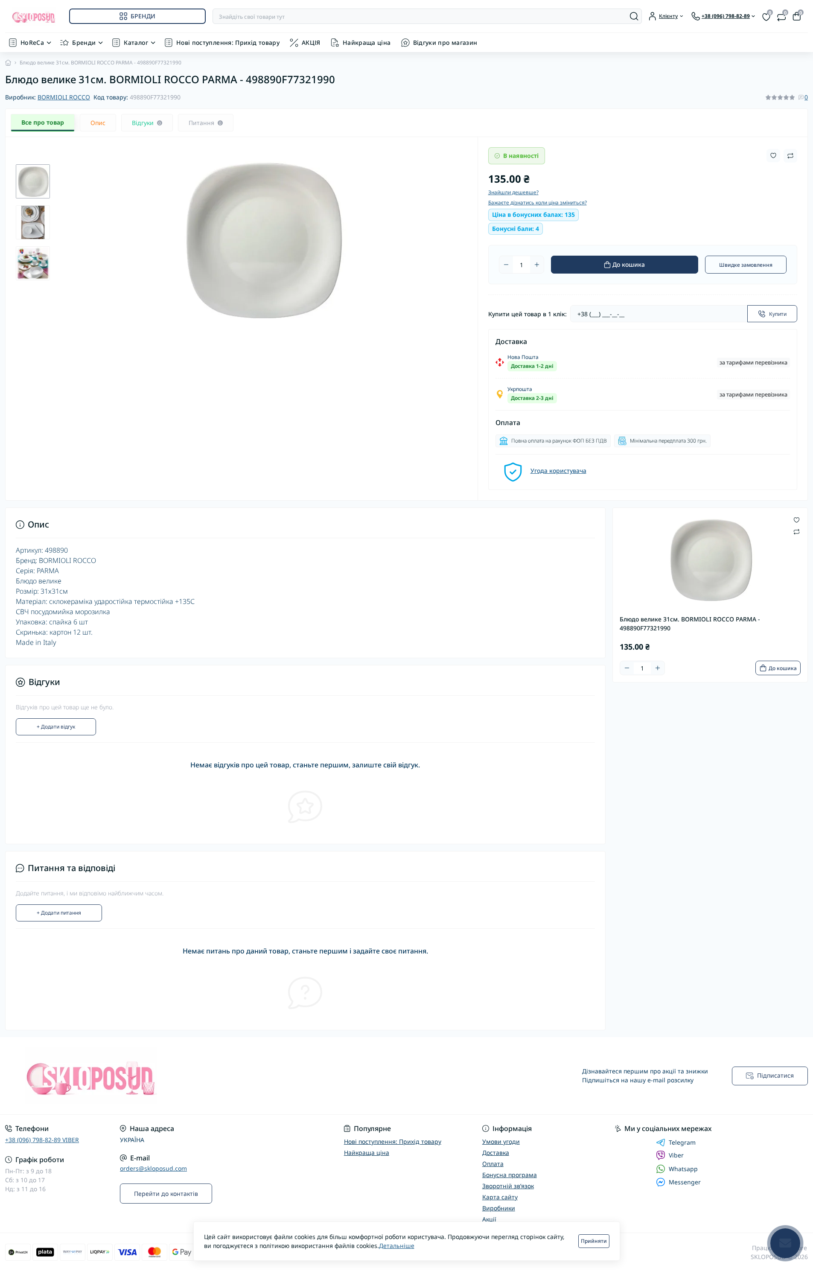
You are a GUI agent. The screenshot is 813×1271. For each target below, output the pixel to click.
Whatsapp (683, 1169)
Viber (676, 1155)
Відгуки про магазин (445, 42)
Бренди (84, 42)
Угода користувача (558, 470)
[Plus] (537, 264)
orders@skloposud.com (153, 1168)
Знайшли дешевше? (513, 192)
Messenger (685, 1182)
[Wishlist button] (773, 155)
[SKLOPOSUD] (203, 1075)
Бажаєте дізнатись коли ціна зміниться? (537, 202)
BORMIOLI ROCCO (64, 97)
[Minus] (506, 264)
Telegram (682, 1142)
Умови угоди (501, 1141)
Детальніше (396, 1246)
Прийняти (594, 1241)
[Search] (634, 16)
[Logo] (33, 16)
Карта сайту (500, 1197)
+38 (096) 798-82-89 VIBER (42, 1140)
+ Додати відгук (56, 726)
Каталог (136, 42)
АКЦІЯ (311, 42)
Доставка (495, 1153)
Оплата (493, 1164)
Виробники (498, 1208)
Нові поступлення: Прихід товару (228, 42)
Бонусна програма (509, 1175)
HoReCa (32, 42)
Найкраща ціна (367, 42)
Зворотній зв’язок (508, 1186)
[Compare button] (790, 156)
